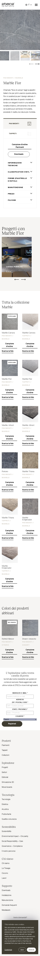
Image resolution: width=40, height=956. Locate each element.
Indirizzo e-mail (20, 693)
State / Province (20, 709)
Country (20, 716)
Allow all (31, 949)
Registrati (12, 724)
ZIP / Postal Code (20, 702)
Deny (22, 950)
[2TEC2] (8, 5)
